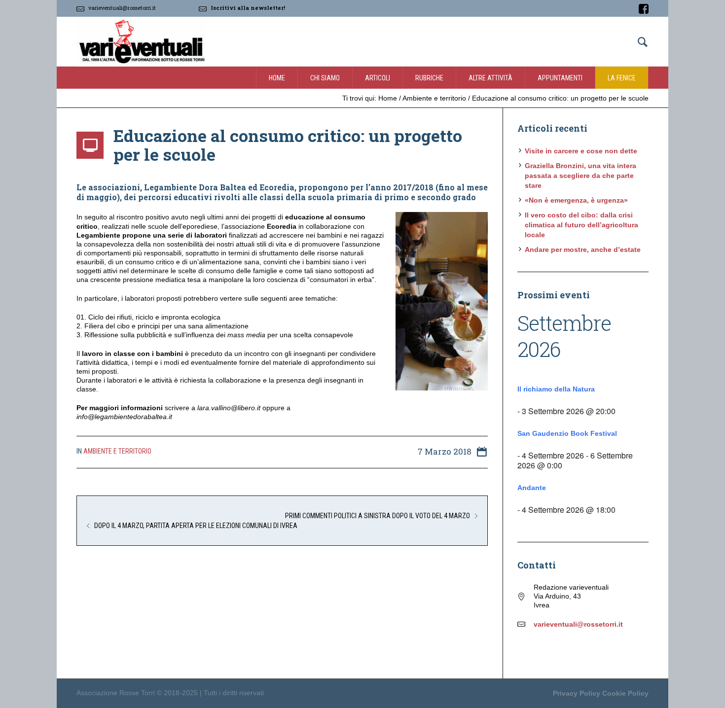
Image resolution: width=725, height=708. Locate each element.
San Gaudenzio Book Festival (567, 433)
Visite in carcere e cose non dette (581, 151)
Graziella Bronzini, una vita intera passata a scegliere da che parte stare (580, 175)
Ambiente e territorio (434, 98)
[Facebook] (644, 9)
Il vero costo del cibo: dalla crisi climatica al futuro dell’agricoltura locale (581, 225)
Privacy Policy (576, 693)
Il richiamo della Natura (556, 389)
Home (387, 98)
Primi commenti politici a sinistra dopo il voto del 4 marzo (377, 516)
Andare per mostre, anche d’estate (583, 249)
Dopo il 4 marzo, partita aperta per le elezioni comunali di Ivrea (195, 526)
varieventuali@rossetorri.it (122, 7)
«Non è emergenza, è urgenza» (576, 200)
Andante (531, 488)
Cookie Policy (625, 693)
